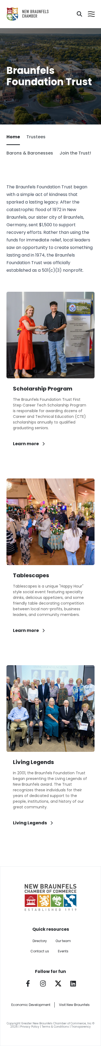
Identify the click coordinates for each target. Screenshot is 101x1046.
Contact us (39, 951)
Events (63, 951)
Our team (63, 941)
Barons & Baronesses (29, 153)
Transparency (81, 1027)
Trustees (36, 137)
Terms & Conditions (55, 1027)
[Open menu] (91, 14)
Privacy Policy (29, 1027)
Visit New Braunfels (74, 1004)
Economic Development (30, 1004)
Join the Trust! (75, 153)
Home (13, 137)
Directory (40, 941)
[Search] (79, 14)
